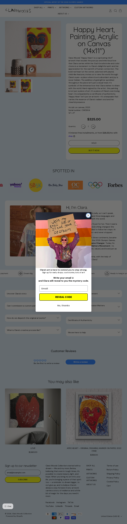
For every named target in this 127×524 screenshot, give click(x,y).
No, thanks (63, 305)
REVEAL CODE (63, 297)
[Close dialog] (88, 215)
